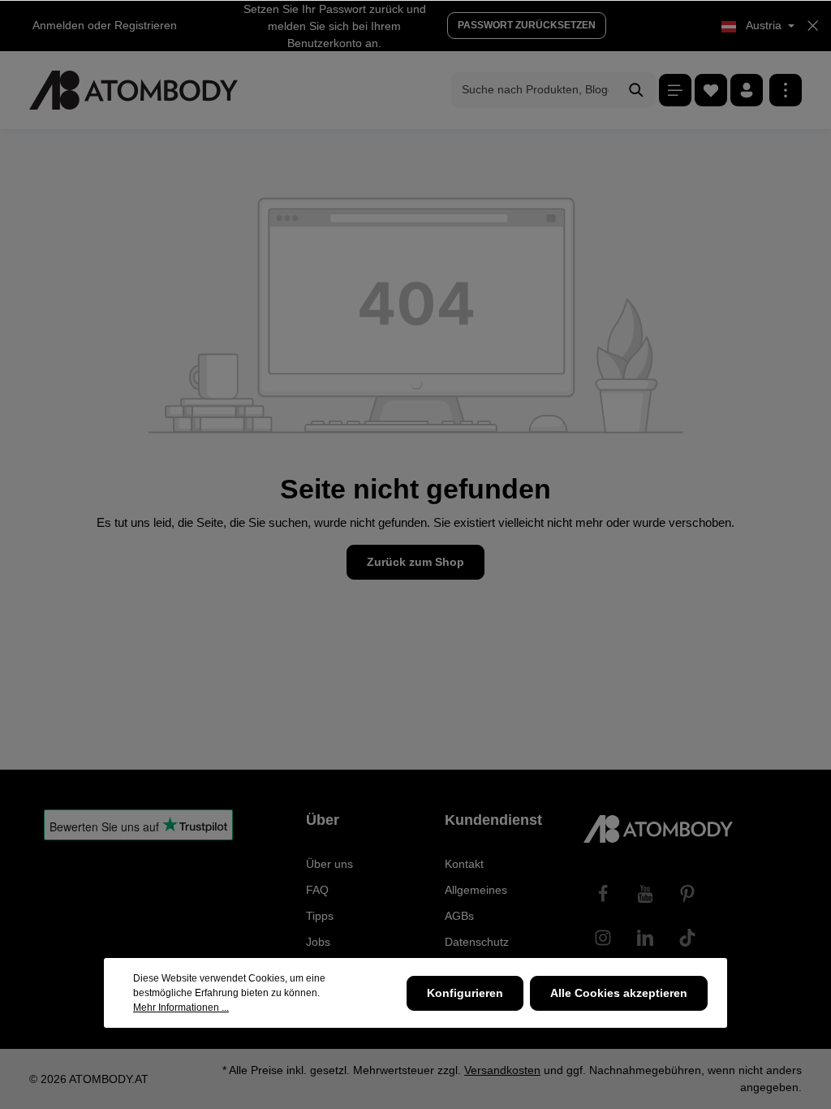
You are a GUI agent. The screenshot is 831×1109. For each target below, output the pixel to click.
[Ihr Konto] (746, 90)
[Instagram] (603, 937)
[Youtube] (645, 894)
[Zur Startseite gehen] (133, 90)
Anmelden (58, 25)
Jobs (318, 941)
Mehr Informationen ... (181, 1007)
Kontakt (464, 863)
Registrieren (145, 25)
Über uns (329, 863)
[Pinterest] (687, 894)
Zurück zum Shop (415, 561)
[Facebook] (603, 894)
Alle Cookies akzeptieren (618, 992)
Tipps (320, 915)
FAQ (317, 889)
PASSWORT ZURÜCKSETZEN (527, 25)
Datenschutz (477, 941)
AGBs (459, 915)
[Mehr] (785, 90)
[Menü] (675, 90)
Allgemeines (476, 889)
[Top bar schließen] (813, 26)
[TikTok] (687, 937)
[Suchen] (637, 90)
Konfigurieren (465, 992)
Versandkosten (502, 1070)
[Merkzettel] (711, 90)
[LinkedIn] (645, 937)
